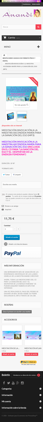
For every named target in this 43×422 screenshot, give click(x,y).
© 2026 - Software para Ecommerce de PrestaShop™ (19, 416)
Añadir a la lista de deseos (17, 244)
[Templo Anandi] (21, 13)
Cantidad (7, 225)
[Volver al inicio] (4, 55)
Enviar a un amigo (11, 206)
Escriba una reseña (10, 184)
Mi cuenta (6, 401)
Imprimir (8, 209)
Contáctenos (27, 4)
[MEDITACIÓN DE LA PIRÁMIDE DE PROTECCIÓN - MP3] (12, 335)
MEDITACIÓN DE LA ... (10, 348)
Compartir (17, 175)
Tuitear (7, 175)
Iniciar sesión (36, 4)
